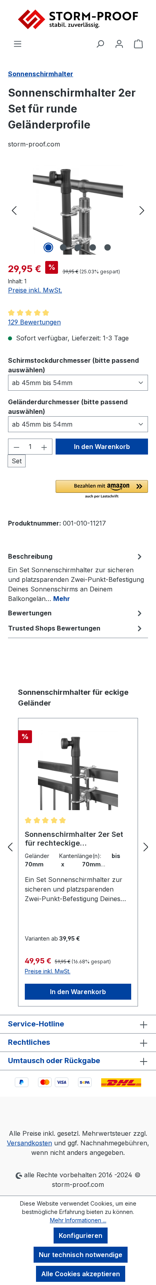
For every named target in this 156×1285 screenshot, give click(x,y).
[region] (78, 210)
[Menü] (17, 43)
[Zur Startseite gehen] (78, 19)
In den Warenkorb (102, 447)
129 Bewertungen (34, 322)
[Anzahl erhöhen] (44, 447)
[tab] (76, 577)
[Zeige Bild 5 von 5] (107, 247)
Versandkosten (29, 1143)
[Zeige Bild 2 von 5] (63, 247)
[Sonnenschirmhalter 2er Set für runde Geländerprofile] (78, 210)
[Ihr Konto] (119, 43)
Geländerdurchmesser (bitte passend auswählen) (68, 406)
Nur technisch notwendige (80, 1255)
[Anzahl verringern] (16, 447)
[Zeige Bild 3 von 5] (78, 247)
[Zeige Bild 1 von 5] (48, 247)
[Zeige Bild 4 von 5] (93, 247)
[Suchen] (100, 43)
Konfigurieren (80, 1236)
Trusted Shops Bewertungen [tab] (54, 628)
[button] (102, 489)
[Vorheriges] (14, 210)
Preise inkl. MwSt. (35, 290)
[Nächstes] (142, 210)
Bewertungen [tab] (30, 613)
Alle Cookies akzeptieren (80, 1274)
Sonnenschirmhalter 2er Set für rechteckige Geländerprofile (74, 839)
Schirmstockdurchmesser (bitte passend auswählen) (73, 365)
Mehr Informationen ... (78, 1220)
